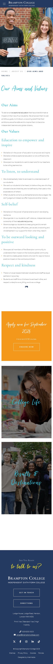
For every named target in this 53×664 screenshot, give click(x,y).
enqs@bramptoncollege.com (27, 635)
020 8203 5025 (28, 631)
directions (26, 603)
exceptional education (19, 113)
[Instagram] (26, 641)
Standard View (28, 621)
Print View (18, 621)
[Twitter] (14, 641)
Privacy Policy (23, 653)
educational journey (25, 221)
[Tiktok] (39, 641)
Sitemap (12, 653)
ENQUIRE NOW (26, 347)
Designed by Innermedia (26, 657)
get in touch (26, 593)
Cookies (33, 653)
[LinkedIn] (33, 641)
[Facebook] (20, 641)
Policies (41, 653)
